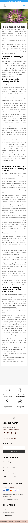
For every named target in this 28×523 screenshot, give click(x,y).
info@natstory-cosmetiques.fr (11, 429)
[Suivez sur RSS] (15, 433)
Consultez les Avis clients (10, 438)
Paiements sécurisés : (9, 487)
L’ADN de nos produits (10, 477)
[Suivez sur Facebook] (4, 433)
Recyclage (6, 471)
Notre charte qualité (9, 474)
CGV (4, 510)
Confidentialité (7, 516)
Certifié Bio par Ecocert (10, 462)
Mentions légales (8, 513)
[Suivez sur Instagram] (8, 433)
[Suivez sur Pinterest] (11, 433)
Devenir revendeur (9, 427)
